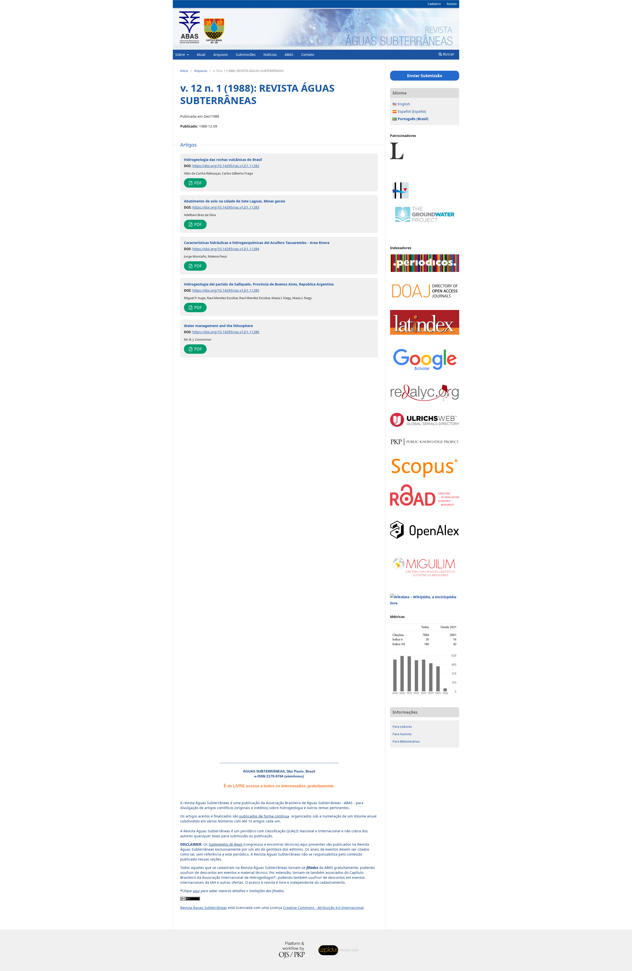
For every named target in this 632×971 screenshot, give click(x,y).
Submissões (246, 54)
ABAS (289, 54)
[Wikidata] (424, 603)
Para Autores (402, 734)
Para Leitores (402, 726)
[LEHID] (424, 177)
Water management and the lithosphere (218, 325)
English (404, 104)
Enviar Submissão (424, 75)
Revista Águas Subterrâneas (203, 907)
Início (184, 70)
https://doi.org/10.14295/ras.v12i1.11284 (225, 248)
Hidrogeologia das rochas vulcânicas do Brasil (223, 159)
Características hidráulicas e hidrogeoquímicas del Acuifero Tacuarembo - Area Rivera (256, 242)
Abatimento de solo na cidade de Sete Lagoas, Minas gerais (234, 201)
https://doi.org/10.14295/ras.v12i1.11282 (225, 165)
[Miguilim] (424, 577)
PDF (197, 183)
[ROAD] (424, 504)
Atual (201, 54)
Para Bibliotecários (406, 741)
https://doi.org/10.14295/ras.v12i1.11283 (225, 207)
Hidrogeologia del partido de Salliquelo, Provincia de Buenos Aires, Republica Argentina (259, 284)
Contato (307, 54)
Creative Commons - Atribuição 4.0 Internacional (323, 907)
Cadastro (434, 3)
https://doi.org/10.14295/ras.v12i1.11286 (225, 332)
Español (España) (412, 111)
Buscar (448, 54)
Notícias (270, 54)
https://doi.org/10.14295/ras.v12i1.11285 (225, 290)
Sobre (180, 54)
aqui (196, 890)
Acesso (452, 3)
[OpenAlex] (424, 537)
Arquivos (220, 54)
